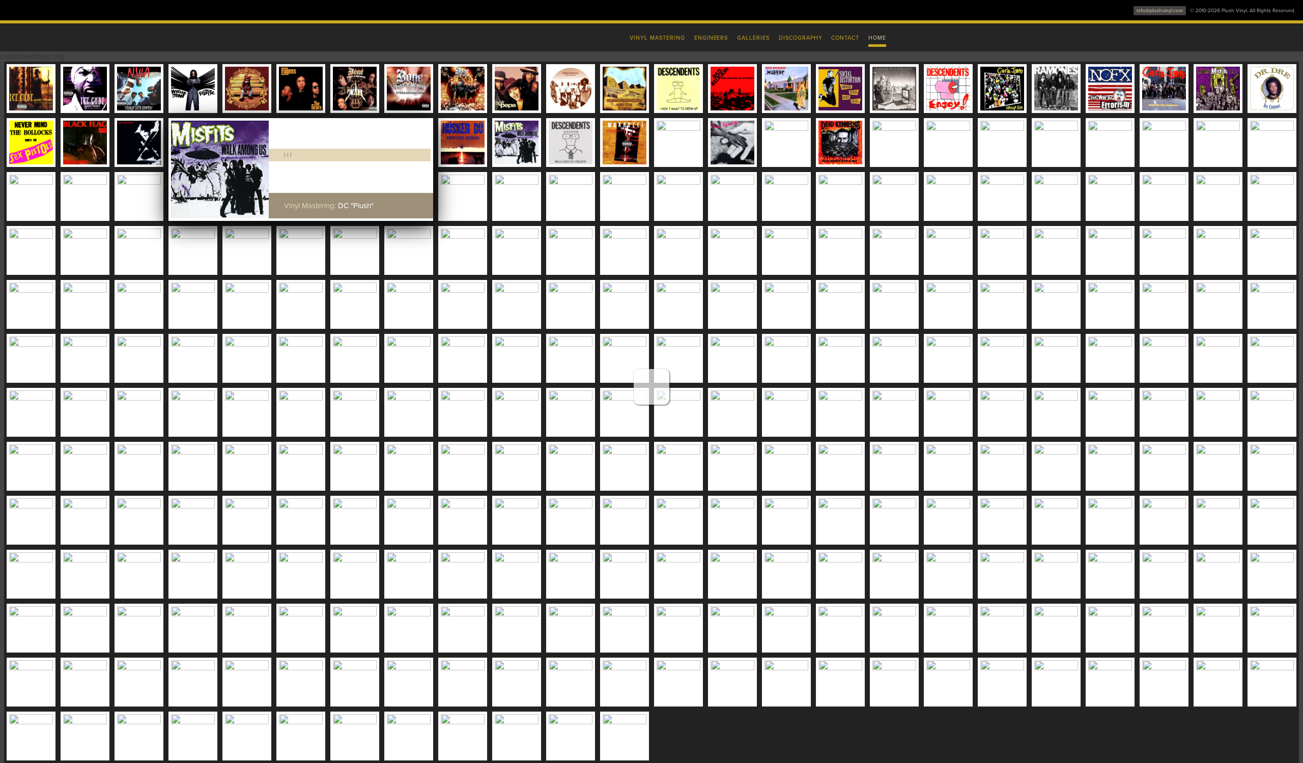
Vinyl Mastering (657, 38)
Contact (845, 38)
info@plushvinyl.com (1160, 11)
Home (877, 38)
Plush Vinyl (438, 35)
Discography (801, 38)
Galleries (753, 38)
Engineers (711, 38)
